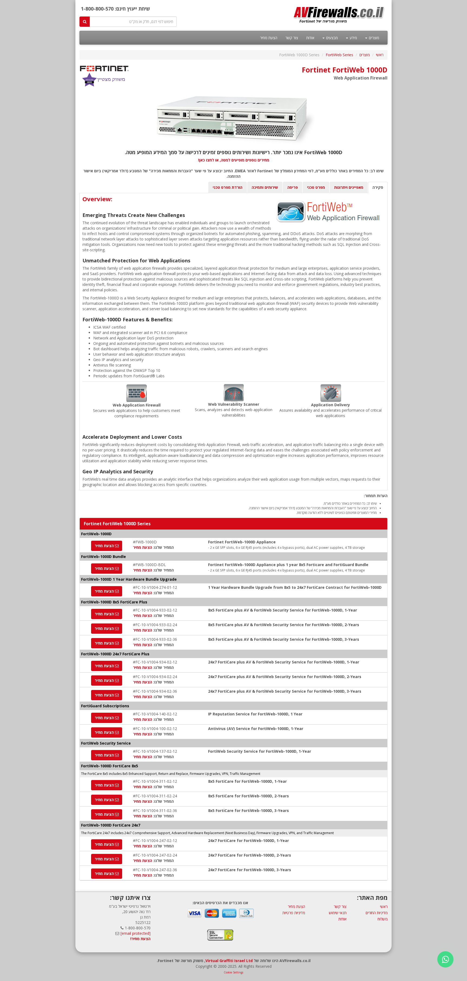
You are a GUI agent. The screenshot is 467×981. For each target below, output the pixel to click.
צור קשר (291, 37)
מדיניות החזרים (377, 912)
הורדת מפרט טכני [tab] (227, 187)
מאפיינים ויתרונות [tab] (348, 187)
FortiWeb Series (339, 54)
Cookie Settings (233, 972)
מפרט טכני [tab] (316, 187)
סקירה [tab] (377, 187)
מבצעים (331, 37)
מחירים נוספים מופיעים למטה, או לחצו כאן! (233, 160)
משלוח (383, 918)
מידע (353, 37)
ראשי (379, 54)
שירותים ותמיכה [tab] (265, 187)
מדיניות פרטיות (293, 912)
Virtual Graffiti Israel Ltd (229, 960)
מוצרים (373, 37)
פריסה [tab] (292, 187)
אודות (310, 37)
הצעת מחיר (268, 37)
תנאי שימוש (337, 912)
